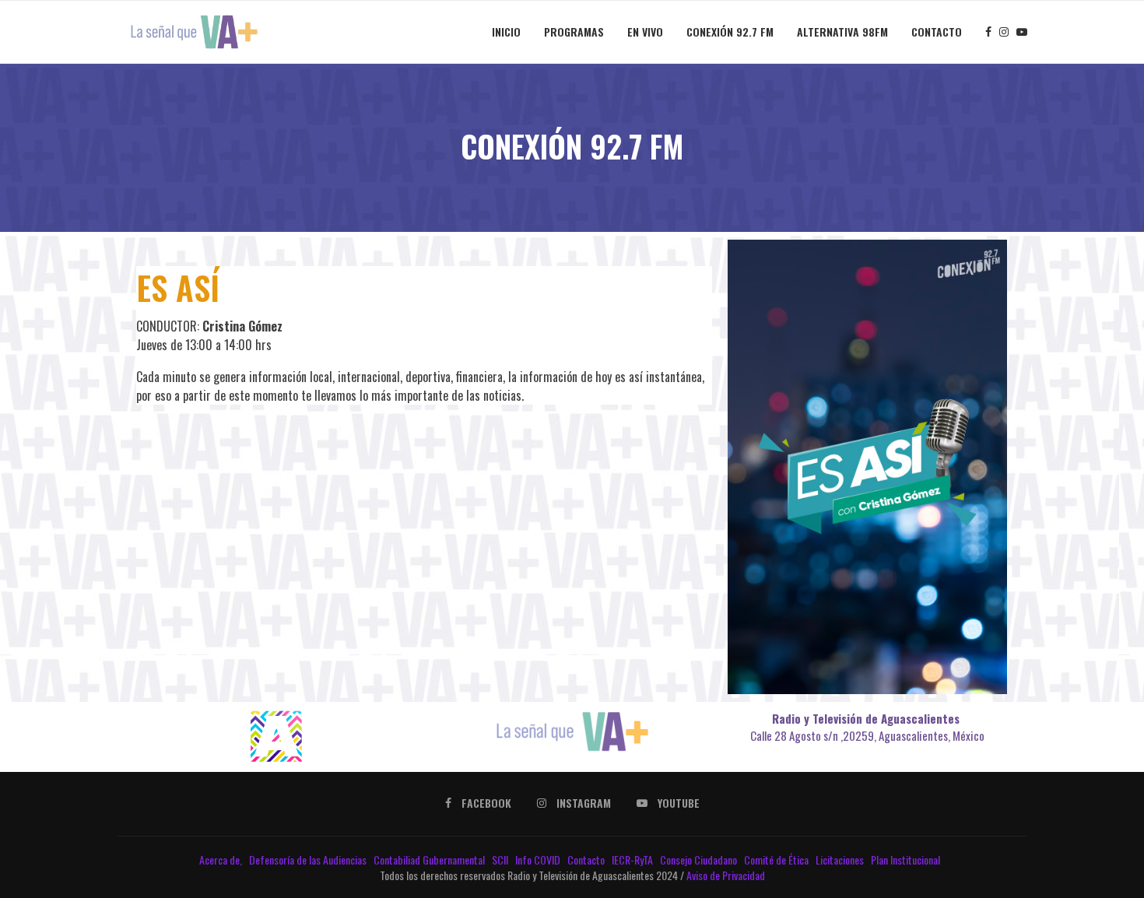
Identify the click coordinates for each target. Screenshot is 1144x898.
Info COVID (539, 859)
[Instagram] (1004, 32)
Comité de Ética (777, 859)
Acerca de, (221, 859)
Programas (574, 31)
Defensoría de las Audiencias (306, 859)
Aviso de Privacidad (725, 875)
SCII (501, 859)
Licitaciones (841, 859)
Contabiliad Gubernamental (430, 859)
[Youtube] (1021, 32)
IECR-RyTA (633, 859)
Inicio (506, 31)
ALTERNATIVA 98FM (842, 31)
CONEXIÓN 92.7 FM (730, 31)
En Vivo (645, 31)
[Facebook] (988, 32)
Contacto (936, 31)
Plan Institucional (906, 859)
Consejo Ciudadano (699, 859)
